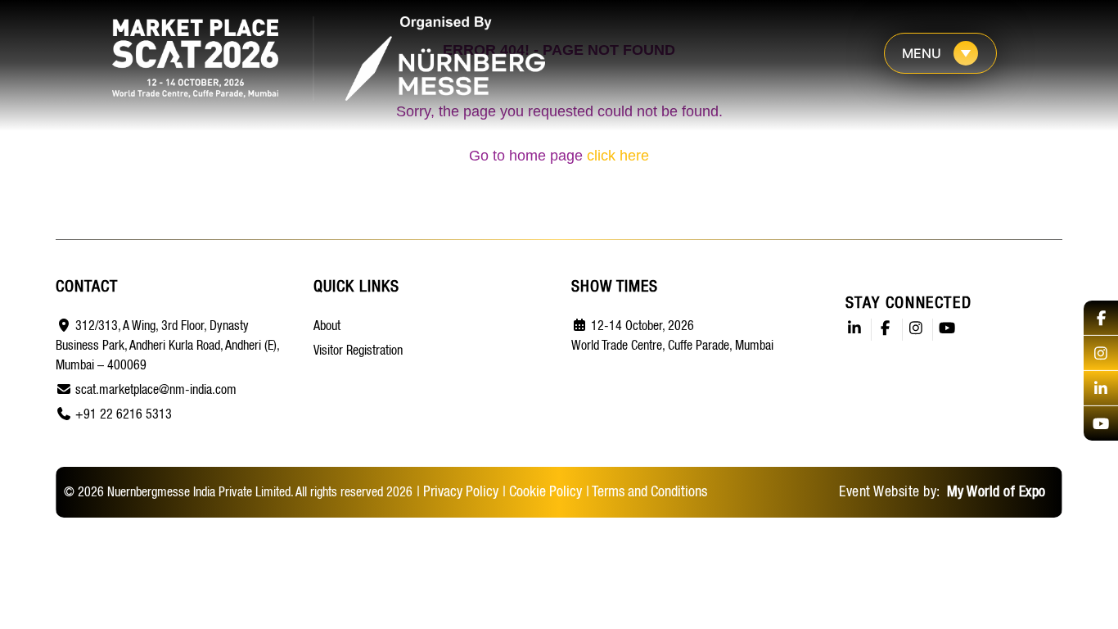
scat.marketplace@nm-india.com (156, 390)
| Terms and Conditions (646, 492)
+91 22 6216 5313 (123, 415)
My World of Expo (994, 492)
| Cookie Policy (542, 492)
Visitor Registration (358, 351)
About (326, 327)
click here (618, 155)
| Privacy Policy (457, 492)
